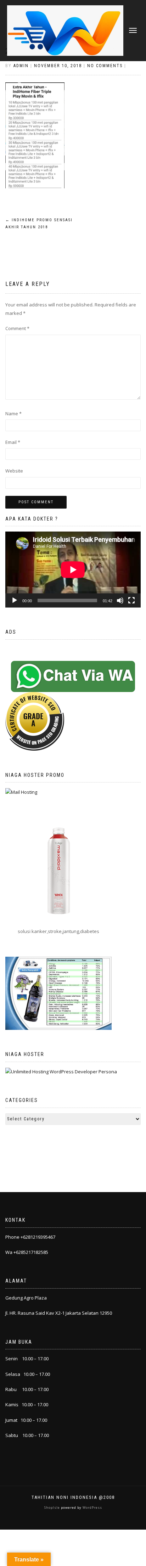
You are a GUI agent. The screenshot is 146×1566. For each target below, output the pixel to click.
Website (14, 471)
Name (13, 413)
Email (12, 442)
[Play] (14, 600)
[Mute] (120, 600)
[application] (73, 570)
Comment (17, 328)
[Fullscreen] (131, 600)
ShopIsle (52, 1507)
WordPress (92, 1507)
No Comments (105, 65)
